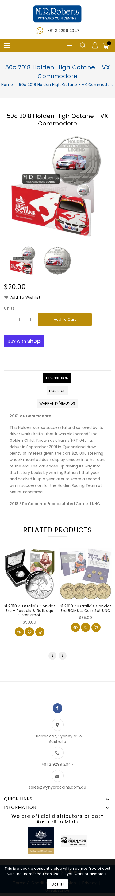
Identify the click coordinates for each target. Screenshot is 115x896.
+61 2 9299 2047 (63, 30)
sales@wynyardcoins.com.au (57, 787)
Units (9, 308)
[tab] (57, 378)
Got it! (57, 884)
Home (7, 84)
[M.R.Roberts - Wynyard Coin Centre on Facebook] (57, 708)
